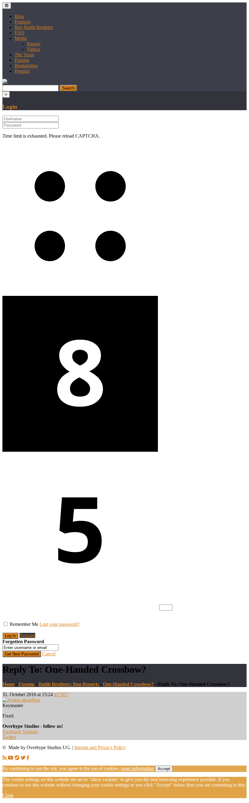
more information (137, 768)
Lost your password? (59, 624)
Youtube (30, 731)
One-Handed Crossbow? (128, 684)
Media (21, 38)
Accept (164, 768)
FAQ (19, 32)
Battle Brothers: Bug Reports (69, 684)
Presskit (22, 71)
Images (33, 43)
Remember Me (24, 624)
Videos (33, 49)
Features (23, 21)
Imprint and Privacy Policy (100, 747)
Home (8, 684)
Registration (26, 65)
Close (7, 795)
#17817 (61, 694)
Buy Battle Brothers (34, 27)
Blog (19, 16)
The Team (24, 54)
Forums (22, 60)
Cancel (49, 653)
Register (27, 635)
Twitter (9, 737)
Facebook (11, 731)
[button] (4, 82)
